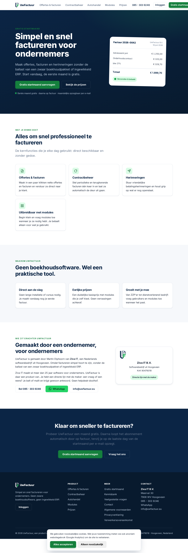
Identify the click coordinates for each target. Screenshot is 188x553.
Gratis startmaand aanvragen (37, 84)
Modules (110, 5)
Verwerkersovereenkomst (118, 520)
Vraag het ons (117, 454)
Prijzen (123, 5)
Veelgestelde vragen (115, 499)
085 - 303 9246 (141, 5)
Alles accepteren (63, 544)
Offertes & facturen (50, 5)
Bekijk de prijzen (76, 84)
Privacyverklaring (114, 514)
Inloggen (160, 4)
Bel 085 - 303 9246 (30, 388)
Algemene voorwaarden (117, 509)
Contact (108, 504)
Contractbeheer (74, 5)
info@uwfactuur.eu (84, 388)
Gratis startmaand (114, 489)
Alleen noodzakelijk (92, 544)
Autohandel (94, 5)
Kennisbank (110, 494)
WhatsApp (59, 388)
